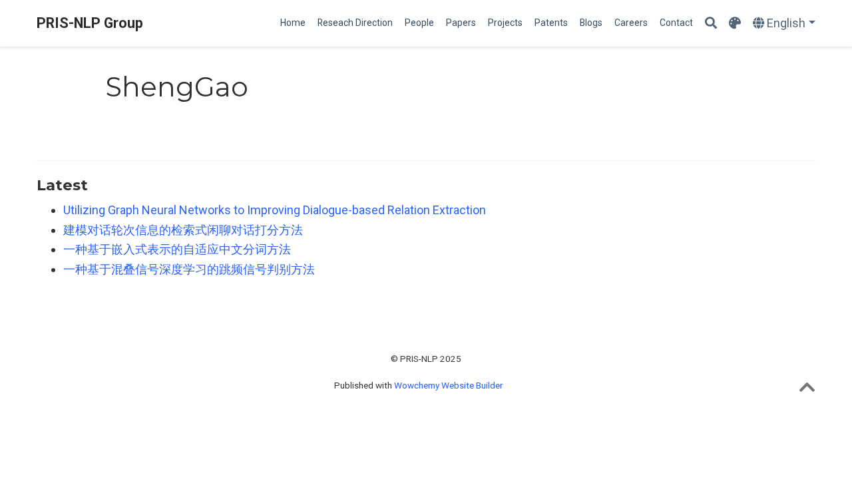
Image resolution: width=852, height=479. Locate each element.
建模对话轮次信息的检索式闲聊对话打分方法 (183, 230)
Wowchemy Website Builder (448, 385)
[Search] (711, 23)
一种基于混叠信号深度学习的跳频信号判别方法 (189, 269)
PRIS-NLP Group (90, 23)
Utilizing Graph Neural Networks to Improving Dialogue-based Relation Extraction (274, 210)
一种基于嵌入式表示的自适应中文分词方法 (177, 249)
